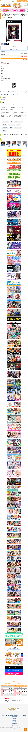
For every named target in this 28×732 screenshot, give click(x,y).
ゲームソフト (21, 91)
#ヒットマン (11, 124)
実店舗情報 (14, 716)
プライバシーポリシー (14, 725)
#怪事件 (4, 130)
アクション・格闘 (14, 94)
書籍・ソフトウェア (11, 91)
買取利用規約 (14, 723)
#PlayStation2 (18, 127)
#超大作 (18, 124)
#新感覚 (4, 124)
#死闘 (11, 127)
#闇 (11, 121)
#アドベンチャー (18, 121)
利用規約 (14, 720)
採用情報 (14, 718)
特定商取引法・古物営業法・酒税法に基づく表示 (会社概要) (14, 715)
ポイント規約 (14, 721)
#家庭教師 (5, 127)
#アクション (5, 121)
